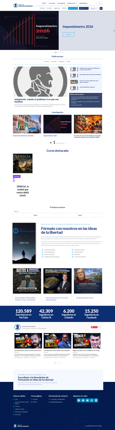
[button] (1, 31)
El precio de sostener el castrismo (23, 135)
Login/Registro (83, 3)
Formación (52, 3)
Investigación (61, 3)
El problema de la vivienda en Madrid (90, 74)
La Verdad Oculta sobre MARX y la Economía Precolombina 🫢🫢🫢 (57, 350)
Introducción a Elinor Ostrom (84, 298)
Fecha (80, 215)
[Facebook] (79, 400)
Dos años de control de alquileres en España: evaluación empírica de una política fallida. (87, 136)
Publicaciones (71, 3)
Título (35, 215)
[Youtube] (87, 400)
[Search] (101, 8)
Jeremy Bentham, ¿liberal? (87, 87)
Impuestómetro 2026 (78, 26)
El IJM (43, 3)
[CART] (99, 3)
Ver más (16, 176)
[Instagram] (92, 400)
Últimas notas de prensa (77, 94)
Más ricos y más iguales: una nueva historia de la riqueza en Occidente (85, 102)
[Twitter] (83, 400)
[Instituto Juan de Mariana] (17, 327)
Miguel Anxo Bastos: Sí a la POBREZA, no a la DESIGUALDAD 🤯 (86, 350)
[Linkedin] (96, 400)
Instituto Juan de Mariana (28, 326)
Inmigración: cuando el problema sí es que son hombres (36, 100)
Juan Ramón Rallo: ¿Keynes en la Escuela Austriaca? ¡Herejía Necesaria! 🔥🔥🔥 (28, 350)
